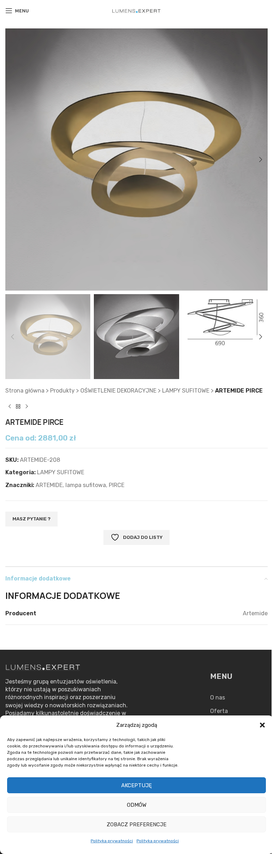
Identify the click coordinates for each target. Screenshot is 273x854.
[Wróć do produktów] (18, 406)
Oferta (219, 711)
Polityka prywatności (112, 840)
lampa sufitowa (85, 485)
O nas (217, 697)
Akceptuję (136, 785)
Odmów (136, 805)
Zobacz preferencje (136, 824)
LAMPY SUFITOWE (185, 390)
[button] (262, 725)
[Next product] (26, 406)
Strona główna (24, 390)
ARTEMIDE (49, 485)
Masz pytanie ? (31, 518)
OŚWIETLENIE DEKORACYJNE (118, 390)
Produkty (62, 390)
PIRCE (116, 485)
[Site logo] (136, 10)
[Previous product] (9, 406)
